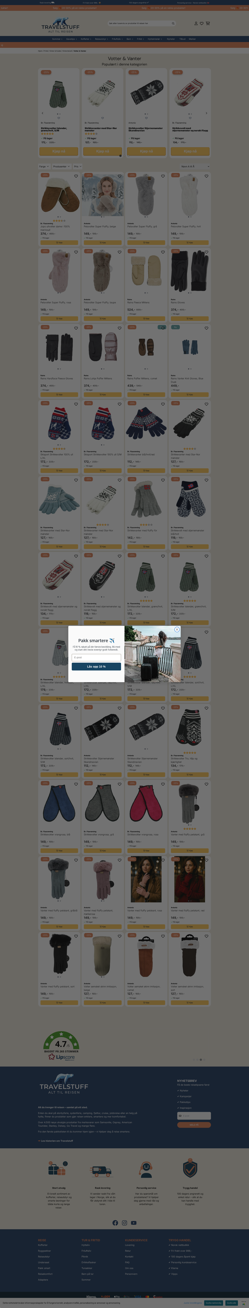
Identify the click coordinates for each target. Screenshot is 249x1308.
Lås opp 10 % (96, 666)
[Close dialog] (177, 629)
